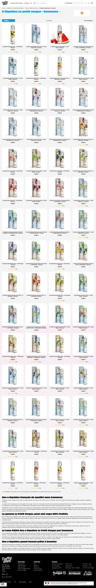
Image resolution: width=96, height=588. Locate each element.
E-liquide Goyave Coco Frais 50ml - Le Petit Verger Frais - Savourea (12, 110)
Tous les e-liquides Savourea (31, 8)
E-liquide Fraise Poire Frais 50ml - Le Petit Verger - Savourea (59, 388)
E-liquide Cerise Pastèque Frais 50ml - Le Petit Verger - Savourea (36, 388)
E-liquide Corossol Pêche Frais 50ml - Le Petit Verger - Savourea (60, 327)
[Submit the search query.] (65, 3)
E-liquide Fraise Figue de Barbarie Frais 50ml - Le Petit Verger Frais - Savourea (59, 233)
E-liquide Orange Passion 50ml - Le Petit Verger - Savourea (36, 452)
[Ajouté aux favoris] (22, 24)
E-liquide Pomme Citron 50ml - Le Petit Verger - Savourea (12, 483)
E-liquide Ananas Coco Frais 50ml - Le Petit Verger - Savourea (83, 357)
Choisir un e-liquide (22, 570)
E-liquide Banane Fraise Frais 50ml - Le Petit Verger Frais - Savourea (83, 201)
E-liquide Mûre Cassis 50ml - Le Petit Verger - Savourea (60, 171)
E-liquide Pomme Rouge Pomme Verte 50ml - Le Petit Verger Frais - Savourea (59, 140)
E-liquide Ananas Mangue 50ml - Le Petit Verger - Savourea (59, 296)
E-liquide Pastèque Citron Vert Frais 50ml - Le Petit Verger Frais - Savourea (13, 140)
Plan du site (36, 567)
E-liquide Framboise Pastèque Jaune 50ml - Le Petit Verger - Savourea (12, 296)
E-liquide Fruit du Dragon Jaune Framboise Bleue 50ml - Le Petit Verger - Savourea (36, 357)
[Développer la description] (59, 11)
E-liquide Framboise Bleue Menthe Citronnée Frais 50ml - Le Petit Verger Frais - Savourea (13, 233)
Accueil (3, 8)
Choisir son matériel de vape (24, 568)
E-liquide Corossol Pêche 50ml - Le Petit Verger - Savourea (59, 357)
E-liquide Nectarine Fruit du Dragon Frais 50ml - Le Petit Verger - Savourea (36, 420)
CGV (15, 581)
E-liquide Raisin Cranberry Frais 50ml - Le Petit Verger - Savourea (12, 452)
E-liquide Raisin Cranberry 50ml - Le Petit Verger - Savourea (59, 452)
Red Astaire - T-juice (87, 565)
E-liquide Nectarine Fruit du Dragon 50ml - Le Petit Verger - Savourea (60, 79)
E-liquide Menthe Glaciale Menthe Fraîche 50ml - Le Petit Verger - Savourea (36, 264)
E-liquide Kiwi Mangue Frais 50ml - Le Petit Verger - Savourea (83, 388)
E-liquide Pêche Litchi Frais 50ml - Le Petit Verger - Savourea (59, 420)
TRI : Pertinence (88, 20)
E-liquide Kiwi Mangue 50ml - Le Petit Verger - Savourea (12, 47)
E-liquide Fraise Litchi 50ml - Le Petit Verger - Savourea (13, 201)
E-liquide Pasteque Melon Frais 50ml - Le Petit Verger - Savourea (83, 327)
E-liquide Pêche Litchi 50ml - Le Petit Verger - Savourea (36, 483)
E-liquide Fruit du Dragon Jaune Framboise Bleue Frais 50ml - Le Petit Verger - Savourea (36, 327)
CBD (38, 3)
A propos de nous (38, 568)
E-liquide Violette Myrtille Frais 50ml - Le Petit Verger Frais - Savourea (36, 47)
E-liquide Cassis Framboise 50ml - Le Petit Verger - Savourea (83, 483)
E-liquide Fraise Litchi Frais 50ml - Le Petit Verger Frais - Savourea (59, 110)
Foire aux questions (38, 570)
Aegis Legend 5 (68, 565)
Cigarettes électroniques (16, 3)
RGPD (30, 581)
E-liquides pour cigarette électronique (15, 8)
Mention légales (22, 581)
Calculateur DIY (21, 563)
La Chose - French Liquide (88, 567)
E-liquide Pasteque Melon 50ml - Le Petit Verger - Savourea (12, 357)
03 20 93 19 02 (8, 577)
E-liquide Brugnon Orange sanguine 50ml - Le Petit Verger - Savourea (83, 140)
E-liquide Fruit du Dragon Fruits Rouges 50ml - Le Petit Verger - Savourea (59, 201)
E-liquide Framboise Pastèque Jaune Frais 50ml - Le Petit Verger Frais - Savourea (36, 233)
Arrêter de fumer (21, 567)
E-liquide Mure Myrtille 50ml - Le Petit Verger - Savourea (36, 79)
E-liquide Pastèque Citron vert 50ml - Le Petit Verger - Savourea (36, 171)
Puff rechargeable (56, 565)
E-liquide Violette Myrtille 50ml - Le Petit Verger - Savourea (12, 264)
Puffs (34, 3)
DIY (31, 3)
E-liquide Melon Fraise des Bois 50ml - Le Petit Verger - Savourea (83, 452)
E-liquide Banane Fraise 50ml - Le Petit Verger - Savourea (59, 264)
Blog (35, 563)
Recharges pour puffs (56, 567)
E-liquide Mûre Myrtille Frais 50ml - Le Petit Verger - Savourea (12, 79)
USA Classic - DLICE (87, 563)
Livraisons (36, 565)
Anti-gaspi (43, 3)
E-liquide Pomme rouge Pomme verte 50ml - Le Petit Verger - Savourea (83, 171)
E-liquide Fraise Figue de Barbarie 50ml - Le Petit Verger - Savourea (36, 296)
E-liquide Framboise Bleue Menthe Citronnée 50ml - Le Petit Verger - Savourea (83, 264)
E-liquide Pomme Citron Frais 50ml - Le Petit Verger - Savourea (83, 420)
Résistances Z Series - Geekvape (72, 567)
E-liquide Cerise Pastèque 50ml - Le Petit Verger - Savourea (60, 47)
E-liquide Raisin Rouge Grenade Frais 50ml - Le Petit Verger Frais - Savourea (36, 110)
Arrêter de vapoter (22, 565)
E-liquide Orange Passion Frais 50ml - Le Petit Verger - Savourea (83, 79)
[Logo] (5, 3)
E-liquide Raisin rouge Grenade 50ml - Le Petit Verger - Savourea (36, 201)
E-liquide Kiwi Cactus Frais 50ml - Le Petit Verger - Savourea (83, 296)
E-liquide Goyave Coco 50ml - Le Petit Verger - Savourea (12, 171)
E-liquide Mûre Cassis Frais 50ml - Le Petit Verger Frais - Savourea (36, 140)
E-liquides (26, 3)
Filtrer (6, 20)
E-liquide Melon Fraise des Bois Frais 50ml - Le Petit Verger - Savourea (12, 420)
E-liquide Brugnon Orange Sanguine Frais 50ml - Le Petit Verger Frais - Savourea (83, 110)
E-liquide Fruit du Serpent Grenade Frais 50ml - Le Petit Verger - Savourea (12, 327)
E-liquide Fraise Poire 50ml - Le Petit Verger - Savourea (60, 483)
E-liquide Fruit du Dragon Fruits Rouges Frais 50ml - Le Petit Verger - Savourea (83, 47)
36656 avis (3, 585)
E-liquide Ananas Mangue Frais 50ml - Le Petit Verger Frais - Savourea (83, 233)
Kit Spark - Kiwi (68, 563)
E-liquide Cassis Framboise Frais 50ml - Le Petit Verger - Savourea (12, 388)
